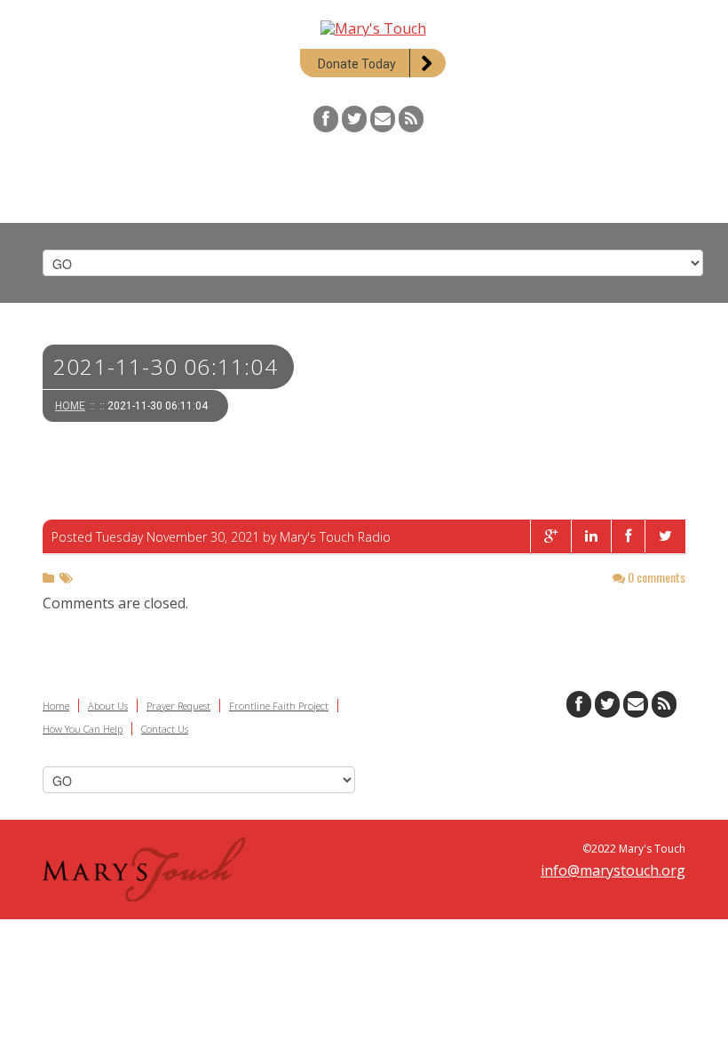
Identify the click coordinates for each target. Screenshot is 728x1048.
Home (70, 406)
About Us (108, 705)
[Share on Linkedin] (591, 536)
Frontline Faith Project (278, 705)
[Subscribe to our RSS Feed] (411, 119)
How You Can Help (83, 728)
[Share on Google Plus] (550, 536)
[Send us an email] (382, 119)
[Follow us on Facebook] (325, 119)
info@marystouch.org (613, 870)
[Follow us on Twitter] (354, 119)
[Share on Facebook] (628, 536)
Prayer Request (178, 705)
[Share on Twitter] (665, 536)
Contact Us (164, 728)
